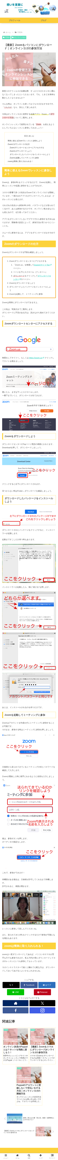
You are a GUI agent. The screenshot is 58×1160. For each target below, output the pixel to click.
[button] (52, 670)
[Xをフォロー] (42, 1003)
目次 (26, 136)
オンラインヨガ (19, 37)
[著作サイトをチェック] (15, 1003)
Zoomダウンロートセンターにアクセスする (27, 148)
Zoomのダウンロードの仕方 (19, 144)
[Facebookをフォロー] (15, 1010)
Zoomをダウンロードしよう (21, 151)
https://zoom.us (35, 358)
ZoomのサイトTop (42, 265)
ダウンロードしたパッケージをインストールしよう (30, 154)
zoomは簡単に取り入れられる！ (20, 161)
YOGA (7, 37)
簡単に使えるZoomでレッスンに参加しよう (25, 141)
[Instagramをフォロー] (42, 1010)
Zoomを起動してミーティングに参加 (24, 158)
